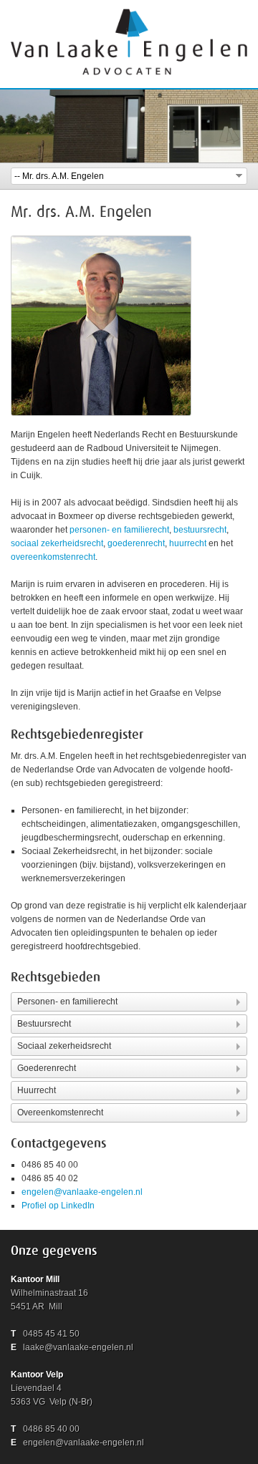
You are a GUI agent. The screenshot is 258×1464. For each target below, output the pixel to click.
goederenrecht (136, 543)
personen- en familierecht (119, 530)
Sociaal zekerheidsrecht (64, 1046)
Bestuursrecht (44, 1024)
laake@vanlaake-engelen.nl (78, 1347)
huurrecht (187, 543)
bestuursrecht (199, 530)
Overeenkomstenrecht (60, 1112)
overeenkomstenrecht (53, 557)
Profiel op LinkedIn (58, 1206)
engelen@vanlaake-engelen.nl (82, 1192)
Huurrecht (36, 1090)
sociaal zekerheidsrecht (57, 543)
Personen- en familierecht (67, 1002)
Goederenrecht (46, 1068)
